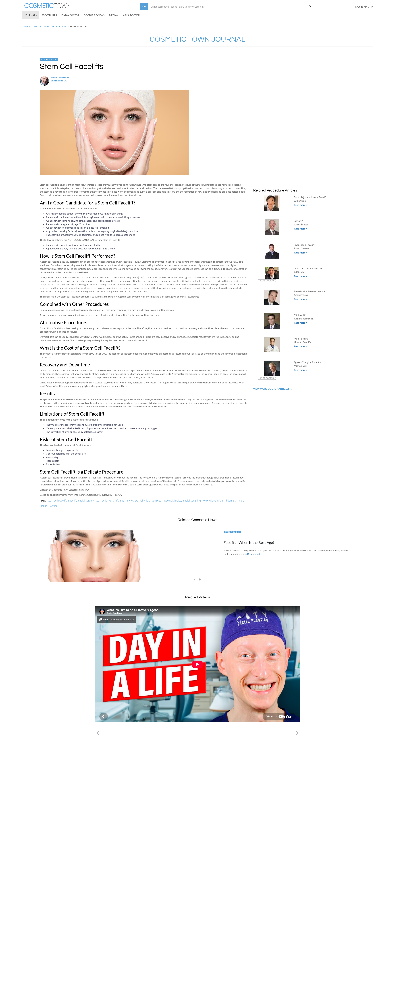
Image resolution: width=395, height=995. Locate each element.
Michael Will (300, 365)
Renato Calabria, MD (60, 77)
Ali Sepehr (299, 271)
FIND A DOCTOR (70, 15)
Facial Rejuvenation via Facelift (310, 197)
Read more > (300, 204)
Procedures (49, 15)
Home (27, 26)
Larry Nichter (301, 224)
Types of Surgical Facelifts (307, 362)
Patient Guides (232, 532)
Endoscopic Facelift (304, 244)
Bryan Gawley (301, 248)
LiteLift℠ (299, 220)
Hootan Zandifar (303, 342)
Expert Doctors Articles (55, 26)
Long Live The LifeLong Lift (308, 268)
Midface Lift (300, 314)
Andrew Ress (301, 294)
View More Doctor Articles (271, 388)
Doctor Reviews (94, 15)
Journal (30, 15)
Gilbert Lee (300, 200)
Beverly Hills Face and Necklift (310, 291)
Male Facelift (301, 338)
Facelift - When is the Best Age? (249, 542)
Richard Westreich (304, 318)
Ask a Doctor (131, 15)
